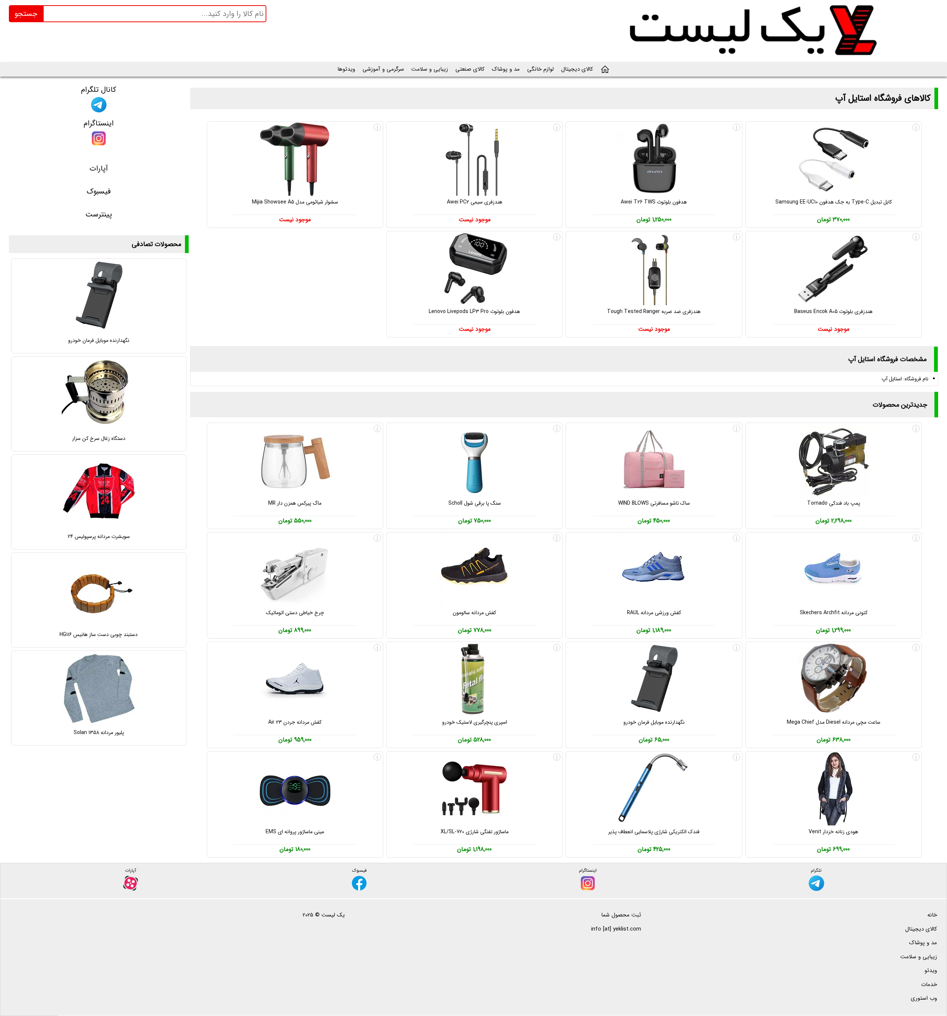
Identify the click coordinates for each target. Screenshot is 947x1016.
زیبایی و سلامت (429, 69)
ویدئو (930, 970)
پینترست (98, 214)
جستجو (25, 14)
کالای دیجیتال (577, 69)
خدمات (929, 984)
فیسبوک (99, 191)
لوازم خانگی (540, 69)
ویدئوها (346, 69)
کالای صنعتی (470, 69)
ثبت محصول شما (621, 915)
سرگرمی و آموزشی (383, 69)
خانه (932, 915)
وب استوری (924, 998)
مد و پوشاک (506, 69)
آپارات (99, 168)
